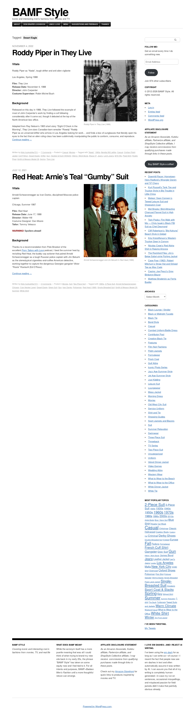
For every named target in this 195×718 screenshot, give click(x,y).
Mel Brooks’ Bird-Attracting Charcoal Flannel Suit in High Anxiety (160, 212)
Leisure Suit (154, 383)
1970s (169, 512)
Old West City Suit (157, 404)
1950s (149, 512)
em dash (168, 652)
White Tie (152, 490)
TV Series (153, 445)
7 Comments (46, 152)
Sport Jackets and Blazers (161, 420)
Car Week (162, 524)
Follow (151, 72)
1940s (167, 508)
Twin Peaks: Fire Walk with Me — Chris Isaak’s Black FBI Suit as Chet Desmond (160, 223)
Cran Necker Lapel (28, 287)
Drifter (43, 155)
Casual (65, 152)
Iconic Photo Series (157, 367)
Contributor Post (156, 334)
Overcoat (153, 570)
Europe (174, 539)
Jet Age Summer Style (159, 375)
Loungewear (154, 387)
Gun (48, 155)
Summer (15, 290)
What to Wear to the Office (161, 482)
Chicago (15, 287)
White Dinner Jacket (158, 486)
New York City (161, 566)
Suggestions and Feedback (85, 24)
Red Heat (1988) (90, 287)
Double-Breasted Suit (154, 539)
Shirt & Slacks (158, 577)
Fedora (155, 543)
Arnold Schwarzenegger (126, 284)
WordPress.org (155, 119)
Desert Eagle (34, 155)
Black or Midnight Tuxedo (160, 313)
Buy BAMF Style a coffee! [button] (161, 164)
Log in (151, 107)
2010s (171, 516)
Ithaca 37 (93, 155)
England (166, 540)
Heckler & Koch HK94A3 (61, 155)
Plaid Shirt (127, 155)
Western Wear (155, 474)
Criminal (153, 535)
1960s (158, 512)
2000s (163, 516)
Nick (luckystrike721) (29, 152)
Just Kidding (154, 379)
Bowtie (154, 523)
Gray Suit (163, 551)
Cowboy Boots (162, 531)
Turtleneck (161, 602)
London (153, 563)
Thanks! (105, 24)
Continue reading (22, 139)
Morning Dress (155, 396)
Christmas (163, 528)
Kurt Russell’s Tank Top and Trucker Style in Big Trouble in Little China (160, 190)
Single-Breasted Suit (106, 287)
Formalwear (154, 354)
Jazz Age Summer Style (160, 371)
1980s (97, 152)
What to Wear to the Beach (161, 478)
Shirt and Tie (154, 412)
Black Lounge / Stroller (159, 309)
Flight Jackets (155, 350)
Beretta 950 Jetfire (108, 152)
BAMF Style (40, 11)
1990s (156, 516)
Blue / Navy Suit (161, 520)
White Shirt (24, 290)
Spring (43, 159)
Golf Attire (153, 363)
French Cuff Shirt (156, 547)
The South (152, 602)
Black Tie (152, 317)
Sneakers (171, 586)
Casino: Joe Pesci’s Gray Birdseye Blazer (159, 273)
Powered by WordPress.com (97, 706)
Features (152, 342)
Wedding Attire (155, 470)
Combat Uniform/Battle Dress (162, 330)
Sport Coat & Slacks (159, 589)
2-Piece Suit (110, 284)
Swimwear (153, 433)
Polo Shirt (160, 574)
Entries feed (154, 111)
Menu (65, 24)
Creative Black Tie (157, 338)
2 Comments (46, 284)
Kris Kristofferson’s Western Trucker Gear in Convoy (160, 239)
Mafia (148, 566)
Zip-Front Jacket (161, 617)
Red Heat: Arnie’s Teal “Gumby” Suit (70, 176)
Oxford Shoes (167, 570)
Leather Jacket (161, 559)
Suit (70, 284)
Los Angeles (165, 562)
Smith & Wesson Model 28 (28, 159)
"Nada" (91, 152)
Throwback (153, 441)
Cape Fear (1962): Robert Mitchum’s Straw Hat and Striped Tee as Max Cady (161, 264)
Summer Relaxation (158, 429)
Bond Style (153, 322)
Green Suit (52, 287)
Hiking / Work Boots (80, 155)
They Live (50, 159)
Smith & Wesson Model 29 (126, 287)
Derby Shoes (167, 535)
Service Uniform (156, 408)
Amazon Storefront (124, 671)
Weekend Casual (151, 610)
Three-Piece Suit (156, 437)
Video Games (155, 466)
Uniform (152, 457)
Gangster (151, 551)
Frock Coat (153, 359)
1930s (159, 508)
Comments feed (156, 115)
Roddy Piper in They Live (52, 52)
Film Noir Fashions (157, 346)
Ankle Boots (149, 520)
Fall (148, 543)
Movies (72, 152)
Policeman (77, 287)
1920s (152, 508)
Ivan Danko (67, 287)
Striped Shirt (168, 594)
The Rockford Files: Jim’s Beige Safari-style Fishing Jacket (161, 254)
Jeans (100, 155)
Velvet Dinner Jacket (158, 462)
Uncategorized (155, 453)
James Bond (166, 555)
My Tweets (150, 628)
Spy (159, 594)
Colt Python (23, 155)
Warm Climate (166, 605)
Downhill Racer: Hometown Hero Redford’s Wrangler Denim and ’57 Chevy (161, 180)
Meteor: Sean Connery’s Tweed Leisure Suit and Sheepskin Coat (158, 201)
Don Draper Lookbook (34, 24)
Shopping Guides (156, 416)
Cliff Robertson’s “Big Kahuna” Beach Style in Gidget (161, 232)
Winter (149, 617)
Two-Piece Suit (79, 284)
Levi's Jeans (109, 155)
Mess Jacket (154, 392)
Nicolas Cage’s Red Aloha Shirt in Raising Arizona (159, 247)
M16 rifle (118, 155)
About (17, 24)
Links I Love (54, 24)
